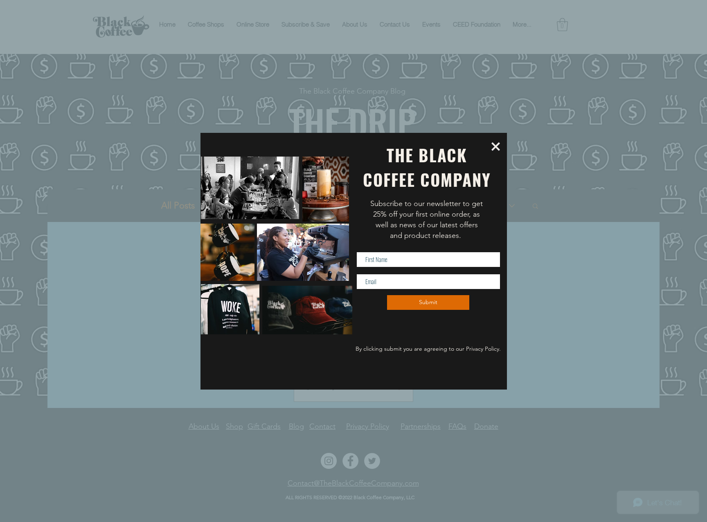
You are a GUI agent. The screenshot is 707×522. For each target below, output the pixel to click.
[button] (495, 146)
